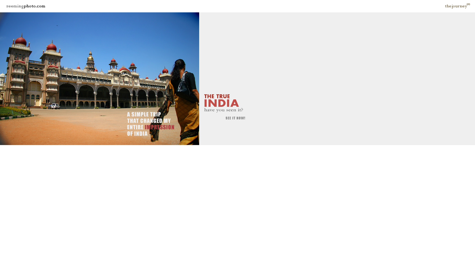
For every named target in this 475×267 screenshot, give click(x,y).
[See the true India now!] (32, 144)
